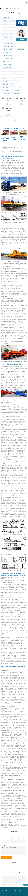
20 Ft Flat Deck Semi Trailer (9, 46)
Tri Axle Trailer (6, 17)
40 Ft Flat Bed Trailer (7, 37)
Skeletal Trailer (6, 76)
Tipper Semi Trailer (7, 64)
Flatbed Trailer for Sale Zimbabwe (10, 81)
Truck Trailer (16, 93)
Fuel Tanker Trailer (7, 52)
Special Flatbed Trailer (7, 40)
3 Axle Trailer (15, 78)
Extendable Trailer (18, 76)
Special (19, 87)
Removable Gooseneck (8, 49)
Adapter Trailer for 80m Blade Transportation (9, 100)
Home (4, 8)
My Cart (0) (24, 2)
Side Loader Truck (20, 70)
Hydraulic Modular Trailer (8, 84)
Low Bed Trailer (20, 49)
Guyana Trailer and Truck (8, 34)
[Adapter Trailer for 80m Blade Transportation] (3, 98)
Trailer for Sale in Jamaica (8, 26)
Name (2, 839)
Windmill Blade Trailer (8, 58)
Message (3, 845)
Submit (6, 857)
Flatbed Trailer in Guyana (8, 29)
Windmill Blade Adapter (8, 87)
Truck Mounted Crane (7, 32)
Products (9, 8)
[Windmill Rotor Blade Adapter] (3, 108)
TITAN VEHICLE (6, 93)
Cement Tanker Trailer (7, 61)
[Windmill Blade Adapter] (17, 98)
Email (11, 839)
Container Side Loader (7, 55)
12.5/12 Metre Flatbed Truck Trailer (10, 20)
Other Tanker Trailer (7, 70)
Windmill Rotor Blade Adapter (9, 110)
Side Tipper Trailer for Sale (8, 67)
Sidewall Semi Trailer (7, 73)
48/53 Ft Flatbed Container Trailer (10, 43)
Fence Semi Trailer (20, 73)
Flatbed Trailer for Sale (8, 23)
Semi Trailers (16, 90)
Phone (19, 839)
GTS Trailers (5, 78)
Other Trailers (6, 90)
